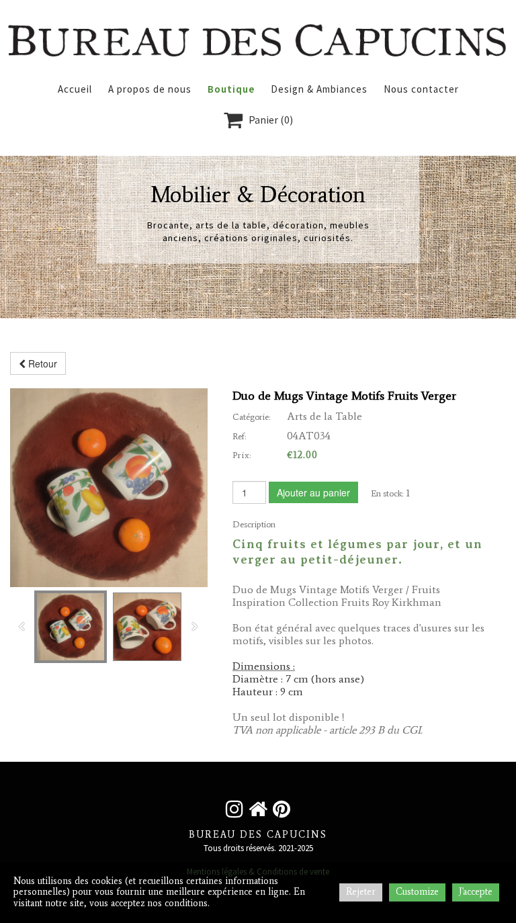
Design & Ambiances (319, 89)
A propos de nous (149, 89)
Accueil (75, 89)
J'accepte (475, 891)
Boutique (231, 89)
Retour (41, 363)
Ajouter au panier (313, 492)
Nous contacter (421, 89)
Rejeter (361, 891)
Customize (417, 891)
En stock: (387, 493)
